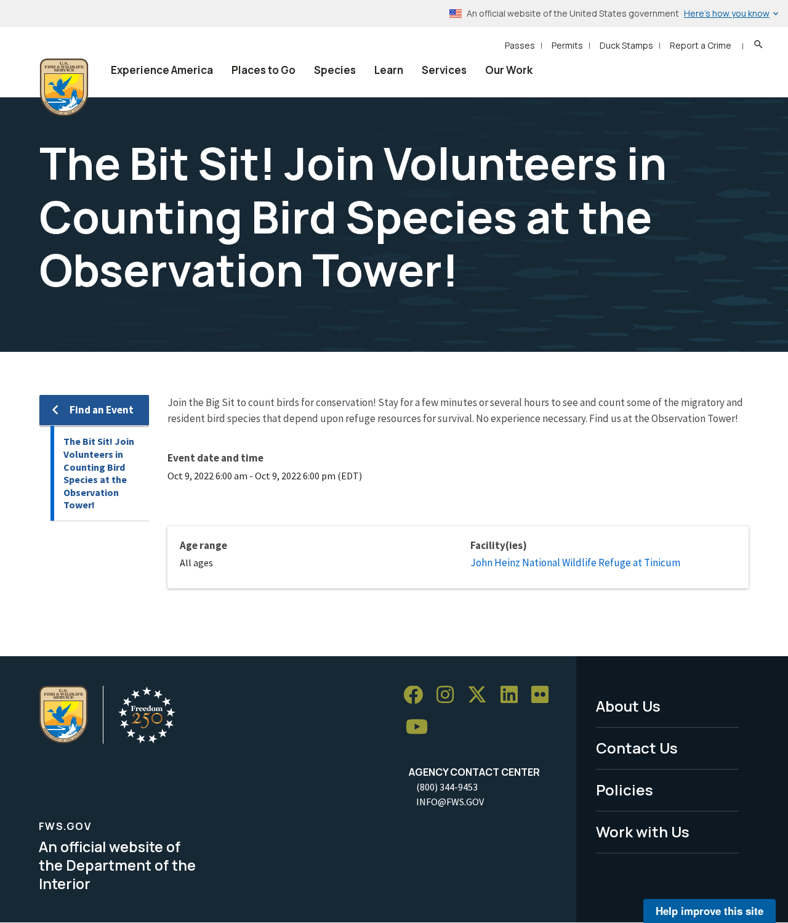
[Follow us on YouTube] (421, 727)
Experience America (162, 70)
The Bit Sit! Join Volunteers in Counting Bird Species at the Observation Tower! (98, 473)
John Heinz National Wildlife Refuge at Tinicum (575, 562)
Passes (520, 45)
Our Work (509, 70)
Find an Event (102, 410)
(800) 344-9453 (447, 787)
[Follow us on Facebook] (417, 695)
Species (335, 70)
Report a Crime (700, 45)
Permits (567, 45)
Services (444, 70)
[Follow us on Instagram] (449, 695)
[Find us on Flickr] (544, 695)
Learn (388, 70)
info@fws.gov (450, 801)
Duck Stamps (626, 45)
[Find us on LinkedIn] (513, 695)
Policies (624, 789)
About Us (628, 706)
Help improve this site (709, 910)
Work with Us (643, 831)
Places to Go (263, 70)
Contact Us (637, 748)
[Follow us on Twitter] (481, 695)
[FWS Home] (64, 87)
